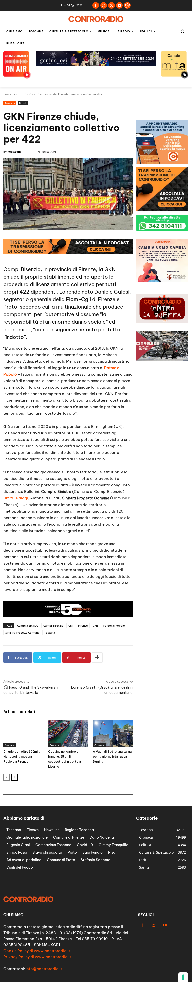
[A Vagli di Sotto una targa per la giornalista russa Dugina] (113, 733)
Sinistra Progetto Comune (23, 632)
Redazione (15, 151)
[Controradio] (96, 19)
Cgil (70, 625)
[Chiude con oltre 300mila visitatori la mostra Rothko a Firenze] (23, 733)
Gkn (95, 625)
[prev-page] (7, 777)
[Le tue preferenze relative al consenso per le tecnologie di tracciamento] (183, 977)
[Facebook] (95, 5)
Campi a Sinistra (27, 625)
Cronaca (10, 745)
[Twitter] (111, 5)
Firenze (83, 625)
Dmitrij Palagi (16, 498)
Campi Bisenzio (54, 625)
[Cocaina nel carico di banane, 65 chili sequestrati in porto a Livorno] (68, 733)
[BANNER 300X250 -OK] (162, 162)
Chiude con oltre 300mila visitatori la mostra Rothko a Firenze (22, 756)
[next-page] (15, 777)
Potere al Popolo (114, 625)
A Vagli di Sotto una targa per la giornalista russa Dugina (112, 756)
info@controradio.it (44, 968)
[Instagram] (103, 5)
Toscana (9, 94)
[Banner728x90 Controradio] (96, 64)
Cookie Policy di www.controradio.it (37, 950)
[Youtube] (119, 5)
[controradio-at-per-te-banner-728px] (68, 253)
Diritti (22, 94)
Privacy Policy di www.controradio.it (37, 956)
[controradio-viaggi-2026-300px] (162, 281)
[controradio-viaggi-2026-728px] (68, 615)
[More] (97, 657)
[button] (182, 31)
